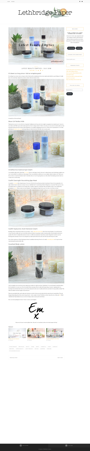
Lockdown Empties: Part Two (33, 338)
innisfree (11, 348)
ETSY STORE (71, 48)
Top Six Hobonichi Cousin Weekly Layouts (74, 69)
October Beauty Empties (13, 338)
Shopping (42, 348)
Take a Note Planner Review (72, 71)
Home (8, 1)
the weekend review (14, 350)
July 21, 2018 (32, 70)
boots (37, 346)
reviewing (15, 183)
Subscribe (70, 93)
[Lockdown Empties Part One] (55, 333)
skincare (49, 348)
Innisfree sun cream (18, 129)
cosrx (49, 346)
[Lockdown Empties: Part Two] (36, 333)
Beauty (36, 66)
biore (32, 346)
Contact (12, 1)
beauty (28, 346)
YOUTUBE (79, 48)
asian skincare (13, 346)
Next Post (60, 357)
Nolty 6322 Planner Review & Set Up (73, 79)
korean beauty (20, 348)
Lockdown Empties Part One (52, 338)
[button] (36, 97)
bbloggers (21, 346)
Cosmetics (43, 346)
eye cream (26, 172)
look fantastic (29, 348)
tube (15, 188)
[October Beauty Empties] (17, 333)
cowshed (55, 346)
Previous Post (14, 357)
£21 (59, 295)
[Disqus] (36, 381)
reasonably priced (50, 239)
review (36, 348)
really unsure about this (37, 231)
